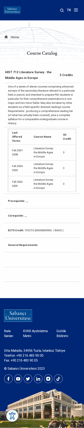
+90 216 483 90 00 (29, 355)
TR (69, 10)
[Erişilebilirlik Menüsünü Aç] (12, 416)
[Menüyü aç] (75, 11)
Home (15, 37)
